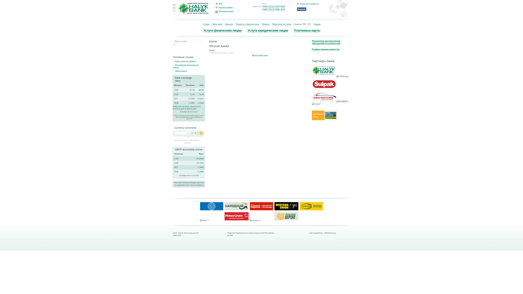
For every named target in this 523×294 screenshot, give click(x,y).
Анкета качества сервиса (185, 61)
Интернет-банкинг (226, 7)
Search (174, 44)
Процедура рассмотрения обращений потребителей (326, 42)
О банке (206, 24)
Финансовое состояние (281, 24)
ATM (220, 4)
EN (174, 11)
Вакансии (229, 24)
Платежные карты (307, 30)
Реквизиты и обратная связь (247, 24)
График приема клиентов (325, 49)
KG (174, 8)
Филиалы (265, 24)
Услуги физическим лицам (222, 30)
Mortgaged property (226, 11)
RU (174, 5)
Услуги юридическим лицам (267, 30)
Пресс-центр (217, 24)
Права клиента (181, 71)
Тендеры (317, 24)
